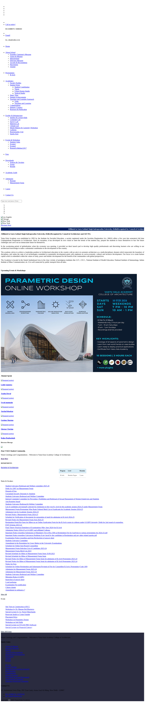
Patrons (8, 650)
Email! (7, 35)
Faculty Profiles (15, 83)
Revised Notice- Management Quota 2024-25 (21, 515)
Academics (9, 81)
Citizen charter (10, 587)
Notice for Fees (10, 564)
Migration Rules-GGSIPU (14, 577)
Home (7, 46)
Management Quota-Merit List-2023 (18, 551)
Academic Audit (11, 173)
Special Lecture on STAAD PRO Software (20, 607)
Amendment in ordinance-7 (15, 590)
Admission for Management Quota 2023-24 (21, 569)
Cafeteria (13, 130)
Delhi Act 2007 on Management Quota (19, 488)
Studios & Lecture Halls (18, 118)
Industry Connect (16, 107)
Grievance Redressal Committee (16, 681)
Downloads (9, 160)
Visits (16, 101)
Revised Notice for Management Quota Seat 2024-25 (24, 520)
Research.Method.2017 (18, 148)
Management (14, 59)
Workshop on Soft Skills (14, 604)
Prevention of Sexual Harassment (17, 677)
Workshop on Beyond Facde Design (18, 612)
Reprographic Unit (16, 132)
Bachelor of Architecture (9, 468)
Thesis (16, 89)
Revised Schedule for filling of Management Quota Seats (25, 556)
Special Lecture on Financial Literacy (18, 609)
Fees (7, 154)
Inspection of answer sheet (14, 580)
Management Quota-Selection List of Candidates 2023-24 (26, 548)
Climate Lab (14, 126)
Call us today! (10, 24)
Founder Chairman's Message (20, 54)
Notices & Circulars (17, 162)
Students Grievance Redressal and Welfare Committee (24, 496)
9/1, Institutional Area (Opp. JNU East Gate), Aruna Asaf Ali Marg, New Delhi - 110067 (37, 3)
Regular (13, 181)
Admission (9, 179)
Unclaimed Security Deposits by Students (20, 494)
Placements (14, 65)
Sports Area (14, 134)
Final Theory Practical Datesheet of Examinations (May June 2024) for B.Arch (33, 528)
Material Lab (14, 124)
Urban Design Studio (22, 91)
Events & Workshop (12, 140)
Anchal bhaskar (7, 411)
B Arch (12, 75)
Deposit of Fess (11, 491)
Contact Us (9, 195)
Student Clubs (15, 142)
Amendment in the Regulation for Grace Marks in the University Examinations (33, 543)
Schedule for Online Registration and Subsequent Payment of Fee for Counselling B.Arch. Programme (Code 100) (46, 567)
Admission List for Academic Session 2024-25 (22, 512)
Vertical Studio (19, 93)
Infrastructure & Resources (15, 654)
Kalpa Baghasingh (8, 438)
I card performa (10, 582)
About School (10, 52)
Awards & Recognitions (18, 63)
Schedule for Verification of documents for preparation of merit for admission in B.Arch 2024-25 (39, 517)
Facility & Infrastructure (14, 116)
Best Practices (10, 671)
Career (7, 189)
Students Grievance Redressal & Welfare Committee (24, 504)
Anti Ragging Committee (14, 679)
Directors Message (16, 61)
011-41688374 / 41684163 (14, 694)
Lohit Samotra (6, 385)
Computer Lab (15, 120)
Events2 (13, 146)
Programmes (9, 73)
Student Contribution (21, 87)
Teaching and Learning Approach (22, 99)
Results (12, 166)
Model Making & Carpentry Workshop (24, 128)
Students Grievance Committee (16, 541)
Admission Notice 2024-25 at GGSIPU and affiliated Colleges (27, 530)
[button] (4, 225)
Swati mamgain (7, 402)
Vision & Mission (16, 56)
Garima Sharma (7, 420)
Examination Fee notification (15, 585)
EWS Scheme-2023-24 (13, 525)
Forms (12, 164)
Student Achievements (18, 97)
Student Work (15, 85)
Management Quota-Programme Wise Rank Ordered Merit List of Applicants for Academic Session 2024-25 (44, 509)
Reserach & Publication (18, 109)
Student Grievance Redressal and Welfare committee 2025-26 (27, 486)
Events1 (13, 144)
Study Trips (14, 95)
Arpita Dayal (6, 394)
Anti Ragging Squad (12, 501)
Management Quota (17, 183)
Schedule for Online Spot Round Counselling (21, 546)
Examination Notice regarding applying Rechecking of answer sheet (29, 538)
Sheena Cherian (7, 429)
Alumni (12, 67)
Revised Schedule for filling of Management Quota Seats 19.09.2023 (30, 554)
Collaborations (15, 105)
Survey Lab (14, 122)
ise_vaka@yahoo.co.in (13, 696)
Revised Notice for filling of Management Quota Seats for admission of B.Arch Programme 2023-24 (41, 559)
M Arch (8, 665)
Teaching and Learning (22, 103)
